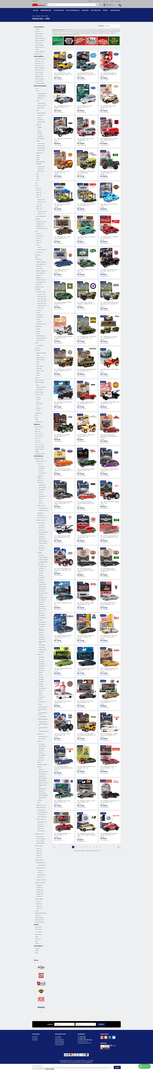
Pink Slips (41, 503)
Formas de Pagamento (59, 1041)
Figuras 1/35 (38, 266)
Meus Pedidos (35, 1)
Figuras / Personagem (39, 380)
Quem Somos (35, 1036)
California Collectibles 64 (42, 719)
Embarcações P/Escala (41, 291)
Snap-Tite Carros (39, 252)
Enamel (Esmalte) (41, 166)
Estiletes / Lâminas (40, 359)
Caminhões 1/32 (39, 885)
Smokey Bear (41, 651)
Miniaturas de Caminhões (40, 882)
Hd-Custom (41, 471)
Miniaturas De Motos (39, 860)
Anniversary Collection (43, 593)
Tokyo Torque (41, 613)
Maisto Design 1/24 (42, 473)
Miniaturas (85, 10)
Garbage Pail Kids (42, 617)
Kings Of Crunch (42, 611)
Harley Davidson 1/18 (42, 875)
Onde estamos (35, 1039)
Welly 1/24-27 (40, 480)
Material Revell (41, 98)
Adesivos (37, 936)
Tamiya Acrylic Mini (41, 103)
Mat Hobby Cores (41, 138)
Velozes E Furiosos (42, 487)
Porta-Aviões (39, 321)
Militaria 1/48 (39, 284)
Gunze (37, 110)
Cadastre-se (111, 5)
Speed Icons (41, 757)
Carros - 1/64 (37, 442)
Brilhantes (40, 127)
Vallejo (37, 176)
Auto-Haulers (41, 670)
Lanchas (38, 319)
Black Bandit (41, 564)
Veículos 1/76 (38, 915)
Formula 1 (40, 247)
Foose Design (41, 681)
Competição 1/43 (41, 826)
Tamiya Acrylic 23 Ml (42, 105)
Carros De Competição (42, 249)
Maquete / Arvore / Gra (39, 47)
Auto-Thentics (41, 657)
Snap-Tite (38, 397)
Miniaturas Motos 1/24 (40, 862)
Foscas (39, 129)
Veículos (37, 49)
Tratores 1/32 (39, 857)
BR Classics (40, 800)
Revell (37, 91)
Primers (38, 157)
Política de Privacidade (59, 1043)
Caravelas (38, 312)
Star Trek (38, 329)
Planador (37, 950)
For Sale (40, 500)
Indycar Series (41, 602)
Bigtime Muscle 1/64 (43, 736)
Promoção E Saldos (39, 422)
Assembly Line (42, 468)
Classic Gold (41, 530)
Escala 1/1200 (40, 307)
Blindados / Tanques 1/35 (41, 262)
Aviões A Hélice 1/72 (42, 201)
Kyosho (39, 802)
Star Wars (38, 331)
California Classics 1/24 (43, 510)
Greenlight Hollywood (43, 562)
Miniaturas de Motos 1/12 (41, 880)
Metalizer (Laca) (41, 171)
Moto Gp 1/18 (40, 872)
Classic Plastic (42, 527)
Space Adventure (39, 345)
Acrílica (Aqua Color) (42, 96)
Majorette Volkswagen (43, 795)
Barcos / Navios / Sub (39, 70)
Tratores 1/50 (39, 855)
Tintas (36, 88)
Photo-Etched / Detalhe (41, 387)
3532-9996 (97, 1)
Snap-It (37, 401)
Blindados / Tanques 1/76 (41, 279)
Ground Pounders (42, 688)
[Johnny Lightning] (41, 1007)
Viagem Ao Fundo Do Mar (41, 338)
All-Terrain (41, 573)
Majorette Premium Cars (42, 785)
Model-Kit (41, 672)
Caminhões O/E (39, 896)
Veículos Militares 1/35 (41, 264)
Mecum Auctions (42, 600)
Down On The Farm (42, 608)
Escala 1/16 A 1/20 (40, 236)
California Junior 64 (42, 721)
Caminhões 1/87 (39, 894)
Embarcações (38, 289)
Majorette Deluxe (42, 788)
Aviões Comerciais (40, 836)
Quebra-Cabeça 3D (39, 929)
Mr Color (39, 117)
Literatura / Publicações (40, 51)
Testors (37, 178)
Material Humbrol (41, 150)
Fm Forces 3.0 (41, 750)
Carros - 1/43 (37, 440)
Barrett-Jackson (42, 577)
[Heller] (41, 967)
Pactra (37, 180)
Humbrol (38, 141)
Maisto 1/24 (40, 463)
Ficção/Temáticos (38, 326)
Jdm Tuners (41, 494)
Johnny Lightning (41, 522)
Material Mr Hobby (41, 122)
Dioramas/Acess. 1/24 (42, 517)
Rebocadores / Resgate (41, 323)
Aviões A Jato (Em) (40, 841)
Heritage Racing (42, 606)
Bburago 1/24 (40, 478)
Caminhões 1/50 (39, 889)
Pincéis (37, 362)
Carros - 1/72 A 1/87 (39, 444)
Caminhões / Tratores (39, 449)
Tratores (36, 415)
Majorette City (41, 769)
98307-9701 (115, 1)
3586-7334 (105, 1)
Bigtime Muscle (42, 485)
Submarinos (38, 310)
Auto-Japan (41, 690)
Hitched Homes (42, 591)
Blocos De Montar (38, 934)
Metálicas (39, 131)
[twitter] (113, 1037)
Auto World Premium (43, 707)
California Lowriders (43, 649)
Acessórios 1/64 (41, 760)
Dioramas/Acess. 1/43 (42, 822)
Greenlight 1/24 (41, 513)
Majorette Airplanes (43, 778)
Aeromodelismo (115, 10)
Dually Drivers (41, 637)
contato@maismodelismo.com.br (84, 1043)
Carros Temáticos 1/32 (42, 816)
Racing (37, 244)
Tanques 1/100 (39, 908)
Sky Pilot (38, 410)
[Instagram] (101, 1037)
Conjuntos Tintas (39, 153)
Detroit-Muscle (42, 661)
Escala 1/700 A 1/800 (42, 305)
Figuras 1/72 (38, 275)
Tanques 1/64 (39, 903)
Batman (37, 333)
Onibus (36, 417)
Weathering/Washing (40, 162)
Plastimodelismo (59, 10)
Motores (36, 419)
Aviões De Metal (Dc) (40, 843)
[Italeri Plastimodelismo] (41, 991)
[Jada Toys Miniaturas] (41, 999)
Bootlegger (41, 684)
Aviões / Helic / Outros (39, 447)
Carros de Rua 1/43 (41, 831)
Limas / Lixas (39, 368)
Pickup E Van (37, 255)
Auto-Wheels (41, 679)
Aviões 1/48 (38, 194)
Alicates (38, 355)
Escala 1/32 (38, 242)
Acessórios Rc (38, 939)
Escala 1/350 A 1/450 (42, 301)
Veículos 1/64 (39, 906)
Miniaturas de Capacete (40, 922)
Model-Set (37, 378)
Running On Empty (42, 586)
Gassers (40, 699)
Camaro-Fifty (41, 697)
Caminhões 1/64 (39, 891)
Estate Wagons (42, 615)
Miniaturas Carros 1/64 (40, 520)
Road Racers (41, 579)
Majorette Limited (42, 797)
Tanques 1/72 (39, 901)
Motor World (41, 555)
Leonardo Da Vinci (38, 413)
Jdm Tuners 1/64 (42, 739)
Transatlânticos (39, 317)
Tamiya (37, 100)
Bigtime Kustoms (42, 496)
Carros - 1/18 (37, 429)
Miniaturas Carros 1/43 (40, 819)
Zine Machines (41, 639)
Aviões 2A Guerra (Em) (40, 838)
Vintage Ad (41, 620)
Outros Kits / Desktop (39, 79)
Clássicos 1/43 (40, 828)
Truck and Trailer (42, 538)
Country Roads (42, 582)
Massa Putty (37, 348)
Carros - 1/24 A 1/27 (39, 433)
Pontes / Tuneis (38, 54)
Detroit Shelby (41, 663)
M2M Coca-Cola (42, 666)
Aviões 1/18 (38, 188)
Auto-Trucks (41, 659)
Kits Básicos (37, 29)
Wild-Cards (41, 677)
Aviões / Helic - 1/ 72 (39, 63)
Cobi (37, 406)
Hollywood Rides (42, 489)
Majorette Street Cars (43, 782)
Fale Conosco (35, 1038)
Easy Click (38, 399)
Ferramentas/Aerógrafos (40, 83)
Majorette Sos (41, 791)
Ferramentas (37, 350)
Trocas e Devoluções (59, 1044)
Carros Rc (37, 943)
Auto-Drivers (41, 668)
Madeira (38, 373)
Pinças (37, 364)
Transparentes (40, 136)
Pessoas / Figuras (38, 42)
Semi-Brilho (40, 134)
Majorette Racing (42, 793)
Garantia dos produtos (59, 1039)
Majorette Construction (43, 771)
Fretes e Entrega (58, 1038)
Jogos (36, 941)
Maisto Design (41, 748)
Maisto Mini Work (42, 755)
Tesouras (38, 375)
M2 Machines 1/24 (41, 515)
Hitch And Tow (41, 568)
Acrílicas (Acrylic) (41, 146)
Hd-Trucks (41, 575)
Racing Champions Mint (43, 532)
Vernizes (38, 159)
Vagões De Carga (38, 36)
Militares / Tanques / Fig (40, 67)
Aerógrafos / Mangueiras (41, 353)
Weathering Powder (41, 148)
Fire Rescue (41, 634)
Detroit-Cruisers (42, 701)
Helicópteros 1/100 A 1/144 (41, 228)
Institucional (35, 1034)
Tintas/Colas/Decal (39, 81)
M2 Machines (40, 654)
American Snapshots (43, 541)
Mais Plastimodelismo (72, 10)
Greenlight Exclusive (43, 597)
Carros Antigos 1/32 (41, 810)
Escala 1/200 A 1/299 (42, 299)
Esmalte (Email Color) (42, 93)
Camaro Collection (42, 588)
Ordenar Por (101, 26)
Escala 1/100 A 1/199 (42, 296)
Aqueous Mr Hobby (41, 113)
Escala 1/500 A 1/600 (42, 303)
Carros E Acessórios (39, 72)
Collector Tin (41, 550)
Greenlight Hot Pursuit (43, 559)
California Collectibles (43, 557)
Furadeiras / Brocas (40, 371)
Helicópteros (37, 219)
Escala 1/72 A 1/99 (41, 294)
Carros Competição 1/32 (42, 812)
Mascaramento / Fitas (40, 357)
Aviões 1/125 (39, 206)
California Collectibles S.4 (43, 728)
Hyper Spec (41, 498)
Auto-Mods (41, 686)
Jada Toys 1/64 (41, 734)
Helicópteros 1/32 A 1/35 (41, 221)
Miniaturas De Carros (39, 458)
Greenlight (40, 552)
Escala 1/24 (38, 238)
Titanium (40, 692)
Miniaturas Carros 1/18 (40, 805)
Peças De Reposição (39, 45)
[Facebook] (109, 1037)
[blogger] (105, 1037)
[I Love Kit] (41, 983)
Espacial (36, 343)
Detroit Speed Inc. (42, 624)
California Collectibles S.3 (43, 724)
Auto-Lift (40, 675)
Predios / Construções (39, 40)
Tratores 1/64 (39, 853)
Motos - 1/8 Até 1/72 (39, 74)
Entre (107, 5)
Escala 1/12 (38, 233)
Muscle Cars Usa (42, 534)
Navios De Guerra (39, 315)
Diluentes (38, 155)
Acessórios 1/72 (39, 277)
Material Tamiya (41, 107)
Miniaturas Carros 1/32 (40, 807)
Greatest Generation (43, 543)
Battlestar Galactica (40, 340)
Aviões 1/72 (38, 197)
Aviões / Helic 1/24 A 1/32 (40, 59)
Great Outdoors (42, 626)
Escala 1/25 (38, 240)
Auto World (40, 704)
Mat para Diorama (39, 389)
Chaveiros (37, 911)
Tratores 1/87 (39, 850)
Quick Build (38, 408)
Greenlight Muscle (42, 584)
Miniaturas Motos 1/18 (40, 868)
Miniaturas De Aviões (39, 834)
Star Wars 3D (39, 932)
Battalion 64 (41, 632)
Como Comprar (58, 1036)
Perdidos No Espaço (40, 335)
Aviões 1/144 (39, 209)
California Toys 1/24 (41, 505)
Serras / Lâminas (39, 366)
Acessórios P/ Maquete (42, 764)
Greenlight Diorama (42, 566)
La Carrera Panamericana (41, 629)
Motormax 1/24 (41, 475)
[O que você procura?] (96, 4)
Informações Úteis (60, 1034)
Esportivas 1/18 (41, 870)
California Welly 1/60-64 (43, 731)
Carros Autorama (38, 927)
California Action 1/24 (43, 508)
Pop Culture (41, 545)
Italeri (37, 174)
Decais (37, 385)
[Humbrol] (41, 975)
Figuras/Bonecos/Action (40, 453)
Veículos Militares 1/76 (41, 282)
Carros (36, 231)
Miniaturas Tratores (39, 846)
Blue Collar (41, 595)
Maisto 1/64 (40, 741)
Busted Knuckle (42, 645)
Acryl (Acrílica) (41, 169)
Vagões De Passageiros (40, 38)
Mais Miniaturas (96, 10)
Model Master (39, 164)
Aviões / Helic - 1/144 (39, 65)
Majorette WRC (42, 776)
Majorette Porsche (42, 780)
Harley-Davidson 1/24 (42, 865)
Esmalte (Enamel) (41, 143)
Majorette (39, 766)
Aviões (36, 185)
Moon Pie (40, 695)
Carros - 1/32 (37, 438)
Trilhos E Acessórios (39, 34)
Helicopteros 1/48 (39, 224)
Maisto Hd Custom (42, 746)
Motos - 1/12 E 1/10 (39, 427)
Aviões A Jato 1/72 (41, 199)
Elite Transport (42, 744)
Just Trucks (41, 491)
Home (36, 10)
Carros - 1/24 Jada (38, 435)
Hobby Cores (38, 124)
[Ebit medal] (113, 1045)
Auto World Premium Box (43, 709)
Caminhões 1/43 (39, 887)
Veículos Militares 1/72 (41, 273)
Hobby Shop (41, 604)
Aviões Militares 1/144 (42, 211)
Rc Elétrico (37, 948)
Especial (105, 10)
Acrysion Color (40, 115)
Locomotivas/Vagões (39, 392)
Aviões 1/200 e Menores (41, 216)
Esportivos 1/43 (41, 824)
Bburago (39, 762)
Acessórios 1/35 (39, 268)
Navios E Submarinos (39, 917)
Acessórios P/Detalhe (39, 382)
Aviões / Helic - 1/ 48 (39, 61)
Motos (36, 257)
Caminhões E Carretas (39, 287)
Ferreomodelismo (45, 10)
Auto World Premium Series (43, 713)
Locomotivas (37, 31)
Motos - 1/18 (37, 431)
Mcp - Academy (39, 403)
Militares (37, 451)
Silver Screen (41, 525)
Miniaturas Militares (39, 899)
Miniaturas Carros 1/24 (40, 461)
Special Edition (42, 466)
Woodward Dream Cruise (42, 642)
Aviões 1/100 (39, 204)
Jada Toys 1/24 (41, 482)
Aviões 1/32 (38, 192)
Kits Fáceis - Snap (38, 394)
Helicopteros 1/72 (39, 226)
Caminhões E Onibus (39, 76)
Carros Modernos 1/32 (42, 814)
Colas (36, 183)
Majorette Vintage (42, 774)
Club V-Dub (41, 571)
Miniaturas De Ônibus (39, 919)
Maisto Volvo (41, 753)
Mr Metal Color (40, 119)
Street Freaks (41, 536)
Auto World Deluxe (42, 716)
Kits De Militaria (38, 259)
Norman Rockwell (42, 622)
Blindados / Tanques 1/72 (41, 271)
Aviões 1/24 (38, 190)
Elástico (36, 952)
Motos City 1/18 (41, 877)
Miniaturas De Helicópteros (40, 913)
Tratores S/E (38, 848)
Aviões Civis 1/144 (41, 213)
